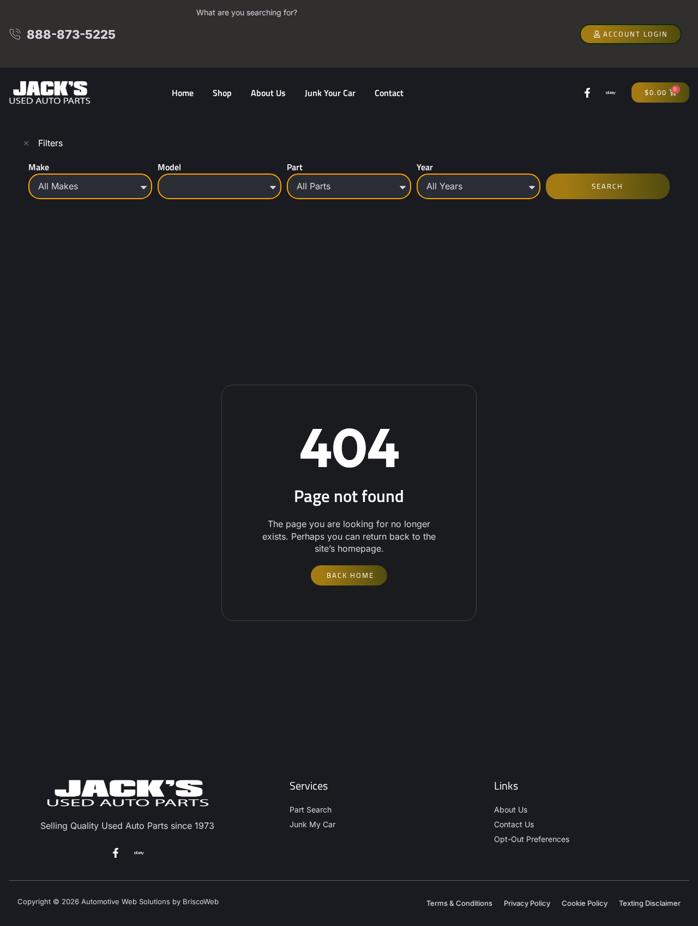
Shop (222, 92)
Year (425, 167)
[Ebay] (611, 93)
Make (38, 167)
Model (169, 167)
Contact (389, 92)
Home (183, 92)
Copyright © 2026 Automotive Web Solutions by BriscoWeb (118, 901)
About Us (268, 92)
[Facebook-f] (587, 93)
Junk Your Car (330, 92)
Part (295, 167)
